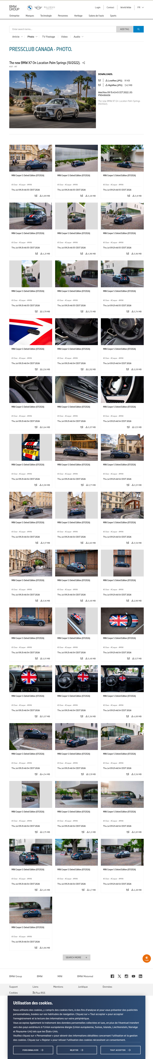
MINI (60, 976)
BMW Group (15, 976)
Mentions (58, 986)
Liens (35, 986)
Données (107, 986)
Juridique (83, 986)
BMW (40, 976)
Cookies (13, 992)
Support (13, 986)
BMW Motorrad (85, 976)
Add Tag (124, 29)
